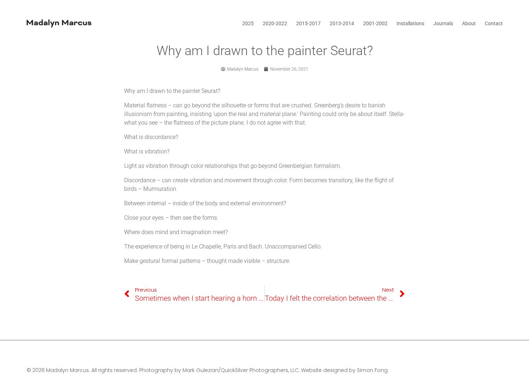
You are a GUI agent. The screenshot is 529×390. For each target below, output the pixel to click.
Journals (443, 23)
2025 (248, 23)
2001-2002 (375, 23)
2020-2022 (275, 23)
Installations (410, 23)
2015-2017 (308, 23)
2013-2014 (342, 23)
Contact (494, 23)
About (469, 23)
